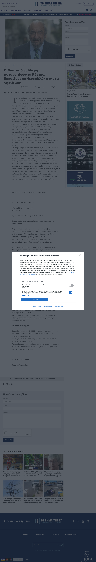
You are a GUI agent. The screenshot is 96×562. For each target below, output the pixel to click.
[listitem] (48, 281)
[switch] (71, 285)
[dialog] (48, 281)
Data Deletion (37, 306)
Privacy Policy (59, 306)
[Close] (80, 256)
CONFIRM (34, 299)
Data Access (48, 306)
